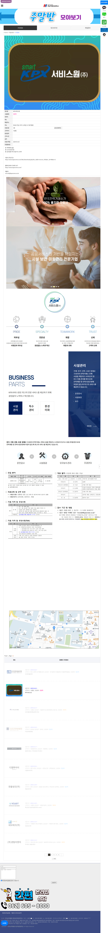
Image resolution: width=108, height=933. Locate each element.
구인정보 (20, 28)
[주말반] (54, 16)
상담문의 (54, 882)
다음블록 (61, 855)
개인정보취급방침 (6, 913)
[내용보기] (16, 881)
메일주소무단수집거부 (16, 913)
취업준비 (87, 28)
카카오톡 (104, 10)
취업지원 (11, 32)
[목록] (54, 858)
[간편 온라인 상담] (25, 897)
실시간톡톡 (104, 26)
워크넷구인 (54, 28)
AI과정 (4, 923)
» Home (5, 32)
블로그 (104, 17)
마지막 (62, 855)
